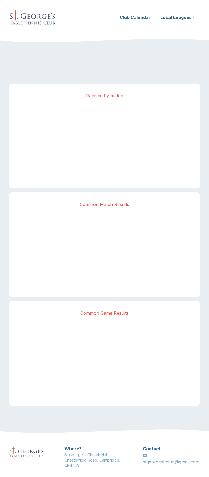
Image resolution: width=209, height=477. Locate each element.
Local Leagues (176, 17)
